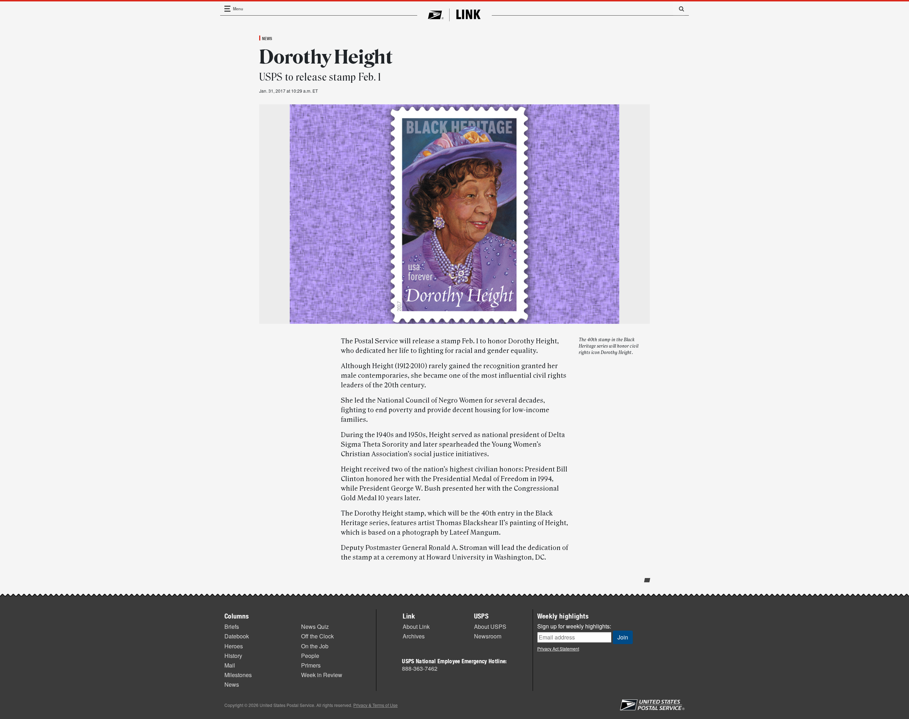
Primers (311, 665)
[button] (679, 8)
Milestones (238, 675)
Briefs (231, 626)
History (233, 656)
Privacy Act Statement (558, 649)
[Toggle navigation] (227, 9)
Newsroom (487, 636)
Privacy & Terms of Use (375, 705)
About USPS (490, 626)
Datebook (236, 636)
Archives (414, 636)
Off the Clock (317, 636)
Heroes (233, 646)
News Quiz (315, 626)
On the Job (314, 646)
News (267, 38)
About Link (416, 626)
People (310, 656)
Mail (229, 665)
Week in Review (321, 675)
